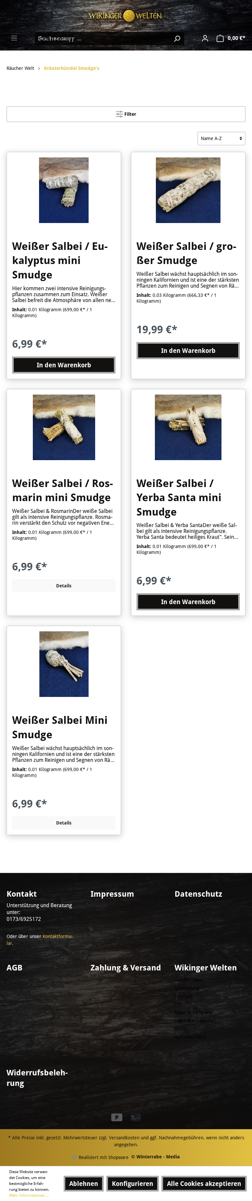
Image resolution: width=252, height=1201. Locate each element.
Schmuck (184, 996)
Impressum (112, 894)
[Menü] (14, 38)
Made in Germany (193, 1012)
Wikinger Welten (206, 967)
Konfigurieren (132, 1183)
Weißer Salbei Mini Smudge (60, 727)
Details (64, 585)
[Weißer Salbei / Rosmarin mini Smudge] (64, 427)
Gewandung (187, 987)
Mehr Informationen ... (29, 1195)
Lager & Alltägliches (195, 1020)
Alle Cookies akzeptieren (204, 1183)
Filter (129, 114)
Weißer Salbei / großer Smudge (186, 253)
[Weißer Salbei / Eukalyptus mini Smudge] (64, 190)
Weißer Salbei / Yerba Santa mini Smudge (178, 497)
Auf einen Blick (190, 1037)
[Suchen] (176, 38)
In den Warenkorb (64, 365)
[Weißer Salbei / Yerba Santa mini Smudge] (188, 427)
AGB (14, 967)
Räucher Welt (188, 979)
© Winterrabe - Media (155, 1156)
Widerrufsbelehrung (37, 1078)
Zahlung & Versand (126, 967)
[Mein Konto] (205, 38)
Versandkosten (124, 1137)
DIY (178, 1004)
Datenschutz (198, 894)
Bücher (182, 1028)
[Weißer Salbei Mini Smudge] (64, 664)
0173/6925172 (24, 919)
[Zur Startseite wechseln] (126, 16)
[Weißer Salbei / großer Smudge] (188, 190)
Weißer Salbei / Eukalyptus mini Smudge (60, 260)
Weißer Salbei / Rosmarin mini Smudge (62, 490)
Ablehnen (83, 1183)
